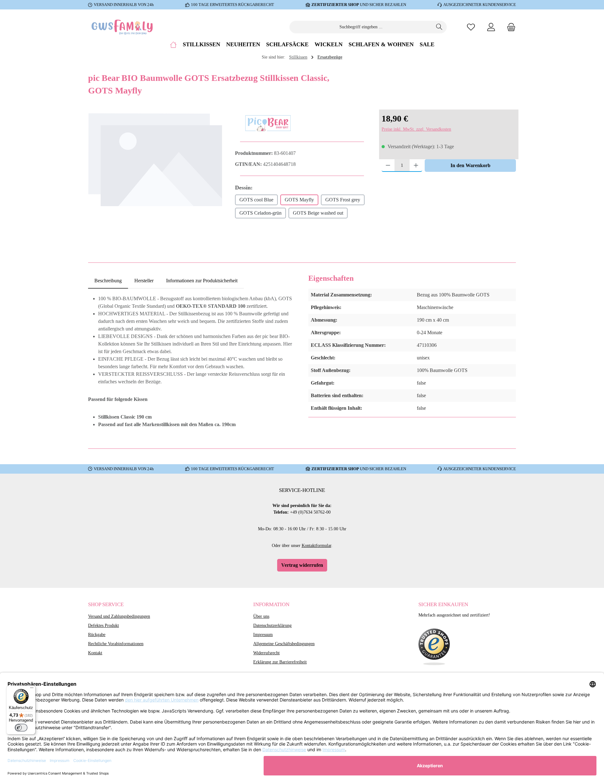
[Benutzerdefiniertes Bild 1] (434, 647)
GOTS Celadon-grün (260, 213)
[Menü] (32, 689)
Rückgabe (96, 634)
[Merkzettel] (470, 26)
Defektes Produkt (103, 625)
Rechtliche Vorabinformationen (115, 643)
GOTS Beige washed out (318, 213)
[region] (155, 179)
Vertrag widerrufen (302, 565)
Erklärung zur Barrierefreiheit (280, 662)
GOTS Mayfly (299, 199)
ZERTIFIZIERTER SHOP (335, 4)
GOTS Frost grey (342, 199)
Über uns (261, 616)
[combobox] (360, 27)
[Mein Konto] (491, 26)
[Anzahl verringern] (388, 165)
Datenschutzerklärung (272, 625)
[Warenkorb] (509, 26)
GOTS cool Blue (256, 199)
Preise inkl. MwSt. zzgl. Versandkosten (416, 129)
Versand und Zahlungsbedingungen (119, 616)
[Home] (173, 44)
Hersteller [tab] (144, 280)
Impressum (263, 634)
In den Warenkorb (470, 165)
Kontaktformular (316, 545)
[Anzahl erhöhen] (416, 165)
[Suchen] (439, 27)
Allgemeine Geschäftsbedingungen (284, 643)
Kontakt (95, 653)
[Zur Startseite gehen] (122, 27)
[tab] (108, 281)
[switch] (21, 727)
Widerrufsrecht (266, 653)
